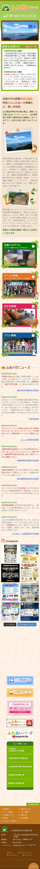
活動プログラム (26, 809)
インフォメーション (25, 852)
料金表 (5, 818)
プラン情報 (24, 812)
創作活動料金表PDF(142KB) (28, 479)
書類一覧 (24, 815)
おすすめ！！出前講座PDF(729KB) (25, 534)
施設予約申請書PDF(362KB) (28, 390)
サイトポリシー (12, 855)
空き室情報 (24, 818)
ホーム (11, 852)
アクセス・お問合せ (10, 821)
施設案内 (6, 809)
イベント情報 (7, 812)
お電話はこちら (28, 839)
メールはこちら (31, 845)
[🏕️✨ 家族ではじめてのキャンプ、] (10, 554)
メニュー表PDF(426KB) (29, 440)
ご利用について (8, 815)
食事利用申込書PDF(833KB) (28, 460)
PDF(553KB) (34, 419)
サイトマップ (28, 855)
